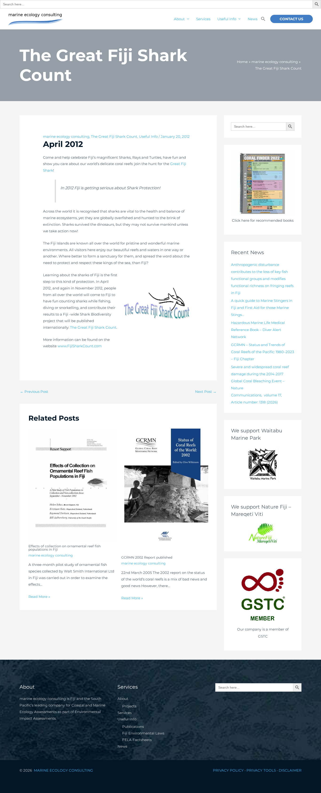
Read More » (39, 596)
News (252, 19)
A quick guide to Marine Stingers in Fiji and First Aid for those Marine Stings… (261, 307)
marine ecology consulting (66, 136)
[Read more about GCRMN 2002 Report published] (164, 490)
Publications (133, 726)
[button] (263, 19)
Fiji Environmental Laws (143, 733)
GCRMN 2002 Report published (146, 557)
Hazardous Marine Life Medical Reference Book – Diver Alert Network (258, 329)
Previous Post (34, 391)
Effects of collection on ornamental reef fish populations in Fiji (64, 548)
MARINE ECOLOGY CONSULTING (64, 770)
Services (203, 19)
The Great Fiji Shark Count (114, 136)
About (179, 19)
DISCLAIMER (290, 770)
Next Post (205, 391)
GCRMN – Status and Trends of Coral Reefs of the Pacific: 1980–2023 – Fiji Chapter (262, 352)
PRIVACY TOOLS (261, 770)
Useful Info (226, 19)
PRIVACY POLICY (228, 770)
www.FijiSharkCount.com (80, 346)
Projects (129, 706)
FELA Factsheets (137, 740)
